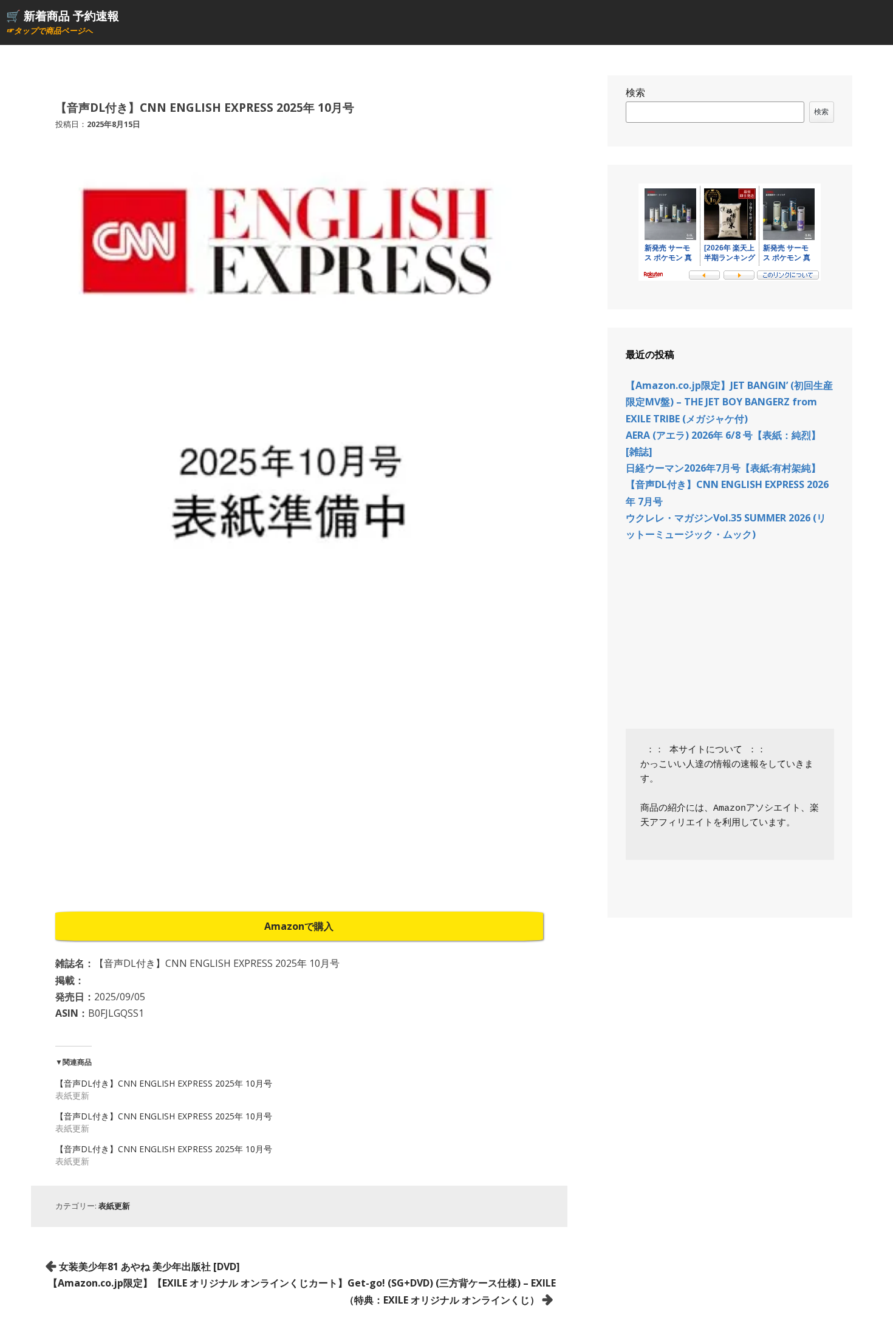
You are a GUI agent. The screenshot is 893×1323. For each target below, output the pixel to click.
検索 (635, 92)
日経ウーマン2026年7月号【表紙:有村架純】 (723, 468)
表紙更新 (114, 1205)
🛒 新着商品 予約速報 (62, 15)
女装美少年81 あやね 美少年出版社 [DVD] (149, 1266)
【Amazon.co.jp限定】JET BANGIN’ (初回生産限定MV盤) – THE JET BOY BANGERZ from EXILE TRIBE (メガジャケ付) (729, 402)
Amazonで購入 (299, 926)
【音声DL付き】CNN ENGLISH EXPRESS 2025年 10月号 (163, 1083)
